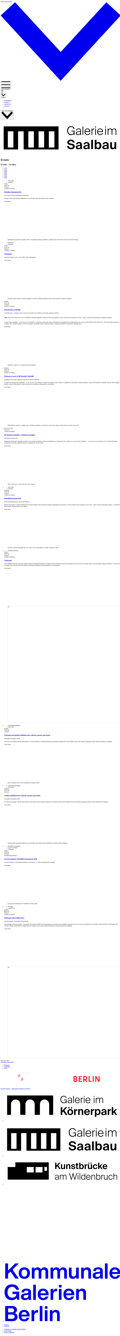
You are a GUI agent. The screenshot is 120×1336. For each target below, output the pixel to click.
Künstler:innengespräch (12, 192)
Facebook (7, 1066)
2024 (5, 171)
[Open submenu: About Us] (10, 104)
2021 (5, 176)
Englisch (6, 1326)
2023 (5, 173)
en (2, 92)
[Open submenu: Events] (9, 102)
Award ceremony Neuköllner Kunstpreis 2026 (20, 859)
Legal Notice (7, 1331)
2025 (5, 169)
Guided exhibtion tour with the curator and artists (22, 795)
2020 (5, 177)
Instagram (7, 1065)
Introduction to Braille (12, 310)
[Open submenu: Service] (9, 106)
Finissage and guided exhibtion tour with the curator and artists (27, 735)
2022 (5, 174)
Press (5, 1068)
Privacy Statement (9, 1332)
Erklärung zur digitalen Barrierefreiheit (15, 1329)
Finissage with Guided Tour (14, 918)
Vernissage (8, 254)
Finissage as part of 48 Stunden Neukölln (19, 376)
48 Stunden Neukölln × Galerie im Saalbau (19, 435)
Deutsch (6, 1324)
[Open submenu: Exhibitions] (11, 100)
